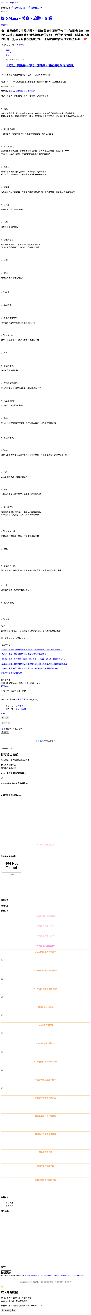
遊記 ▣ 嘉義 (21, 709)
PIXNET (27, 1282)
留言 (24, 700)
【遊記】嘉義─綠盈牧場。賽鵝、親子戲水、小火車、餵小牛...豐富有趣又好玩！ (34, 659)
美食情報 (20, 45)
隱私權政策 (59, 1282)
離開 (13, 1310)
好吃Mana (5, 686)
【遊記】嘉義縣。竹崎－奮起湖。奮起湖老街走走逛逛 (40, 65)
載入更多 (5, 718)
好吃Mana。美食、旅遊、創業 (26, 18)
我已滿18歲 (6, 1310)
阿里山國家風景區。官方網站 (22, 91)
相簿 (7, 50)
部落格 (8, 52)
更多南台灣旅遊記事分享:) (12, 673)
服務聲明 (68, 1282)
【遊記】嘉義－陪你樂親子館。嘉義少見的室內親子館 (23, 654)
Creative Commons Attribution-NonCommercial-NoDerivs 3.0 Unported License (53, 1276)
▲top (3, 713)
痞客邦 (18, 700)
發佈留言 (5, 732)
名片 (7, 55)
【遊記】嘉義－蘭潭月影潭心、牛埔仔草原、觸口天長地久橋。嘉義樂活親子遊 (34, 664)
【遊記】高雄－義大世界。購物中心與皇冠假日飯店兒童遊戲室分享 (29, 669)
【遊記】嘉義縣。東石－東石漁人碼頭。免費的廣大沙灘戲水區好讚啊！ (31, 650)
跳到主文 (5, 25)
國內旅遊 (19, 706)
